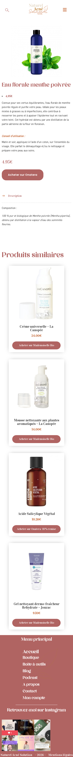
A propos (31, 684)
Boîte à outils (34, 664)
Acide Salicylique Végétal (36, 514)
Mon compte (34, 698)
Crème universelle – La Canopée (36, 328)
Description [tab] (15, 195)
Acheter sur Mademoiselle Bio (36, 345)
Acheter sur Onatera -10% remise (36, 529)
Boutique (31, 657)
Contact (30, 691)
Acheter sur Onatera (22, 175)
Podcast (30, 677)
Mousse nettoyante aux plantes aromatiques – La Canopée (36, 422)
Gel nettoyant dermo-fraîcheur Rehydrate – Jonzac (37, 605)
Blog (27, 671)
